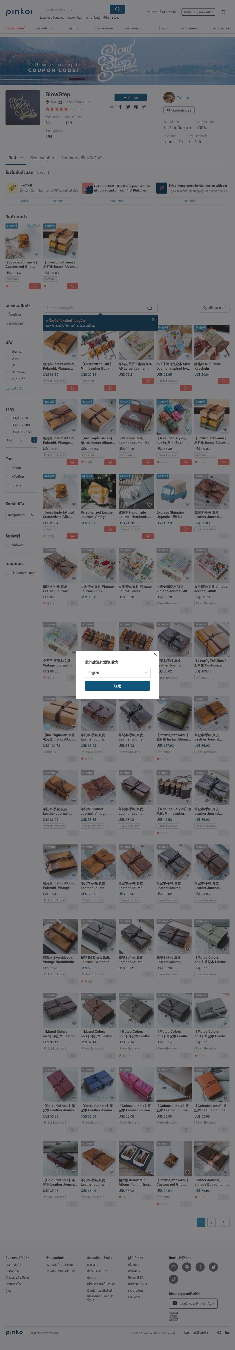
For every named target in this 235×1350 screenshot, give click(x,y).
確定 (117, 685)
